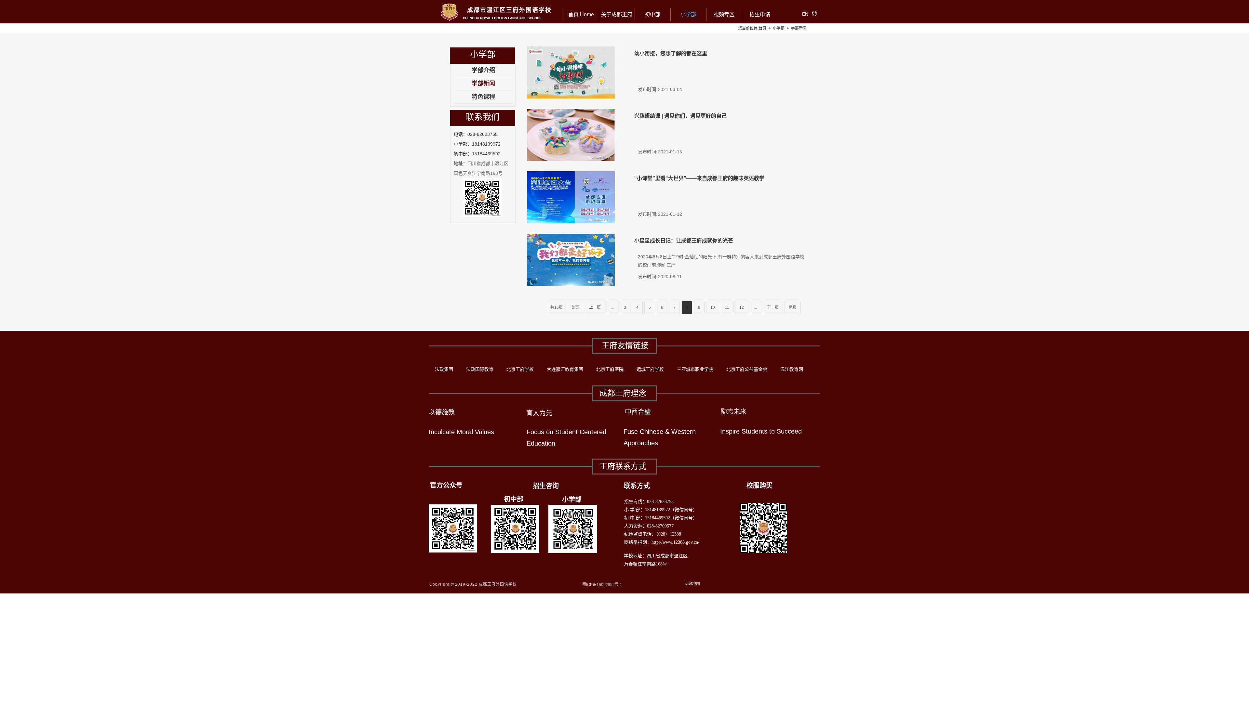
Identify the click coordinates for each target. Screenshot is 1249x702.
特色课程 (483, 97)
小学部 (688, 14)
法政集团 (444, 369)
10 (712, 307)
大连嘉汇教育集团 (565, 369)
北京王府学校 (520, 369)
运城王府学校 (650, 369)
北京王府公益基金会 (746, 369)
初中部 (652, 14)
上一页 (595, 307)
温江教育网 (791, 369)
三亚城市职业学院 (695, 369)
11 (727, 307)
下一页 (773, 307)
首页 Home (581, 14)
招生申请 (759, 14)
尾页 (793, 307)
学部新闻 (483, 83)
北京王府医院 (610, 369)
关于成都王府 (616, 14)
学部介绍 (483, 70)
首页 (575, 307)
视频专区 (724, 14)
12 (741, 307)
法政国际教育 (479, 369)
